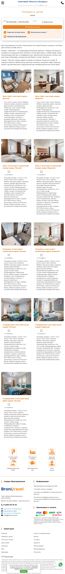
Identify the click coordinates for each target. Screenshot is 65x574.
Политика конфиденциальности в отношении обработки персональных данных (47, 499)
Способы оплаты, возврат (43, 489)
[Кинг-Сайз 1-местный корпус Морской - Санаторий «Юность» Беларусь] (49, 81)
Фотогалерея (39, 546)
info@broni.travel (10, 515)
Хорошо (24, 571)
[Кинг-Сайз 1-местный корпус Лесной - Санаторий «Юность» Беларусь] (16, 81)
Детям (36, 536)
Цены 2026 (5, 543)
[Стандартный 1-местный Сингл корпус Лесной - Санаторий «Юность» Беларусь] (16, 309)
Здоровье (4, 552)
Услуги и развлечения (42, 533)
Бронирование (39, 549)
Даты (5, 21)
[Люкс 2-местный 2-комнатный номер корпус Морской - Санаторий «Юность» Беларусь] (49, 150)
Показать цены (32, 27)
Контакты (37, 552)
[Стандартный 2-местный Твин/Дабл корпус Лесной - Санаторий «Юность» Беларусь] (16, 383)
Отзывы (37, 539)
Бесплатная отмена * (39, 32)
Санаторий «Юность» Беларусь (32, 1)
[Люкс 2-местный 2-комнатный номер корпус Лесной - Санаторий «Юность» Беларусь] (16, 150)
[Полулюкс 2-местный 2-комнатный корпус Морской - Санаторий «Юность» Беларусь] (49, 234)
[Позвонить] (62, 3)
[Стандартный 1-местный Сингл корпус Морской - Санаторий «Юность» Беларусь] (49, 309)
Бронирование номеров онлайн (46, 486)
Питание (4, 546)
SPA (2, 549)
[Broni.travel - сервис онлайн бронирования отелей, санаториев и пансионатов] (12, 489)
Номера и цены (7, 536)
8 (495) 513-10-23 (10, 505)
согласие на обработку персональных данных (25, 568)
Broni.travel (9, 556)
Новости (37, 543)
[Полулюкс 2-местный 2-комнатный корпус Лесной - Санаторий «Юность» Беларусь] (16, 234)
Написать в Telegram (12, 513)
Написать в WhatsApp (12, 509)
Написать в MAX (10, 511)
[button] (13, 91)
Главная (32, 15)
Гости (35, 21)
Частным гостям (7, 539)
